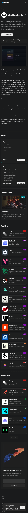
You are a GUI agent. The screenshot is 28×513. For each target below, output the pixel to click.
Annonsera (4, 493)
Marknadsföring (15, 40)
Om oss (3, 501)
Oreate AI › (24, 128)
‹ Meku (3, 128)
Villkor (3, 496)
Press (3, 498)
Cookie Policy (14, 509)
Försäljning (14, 42)
